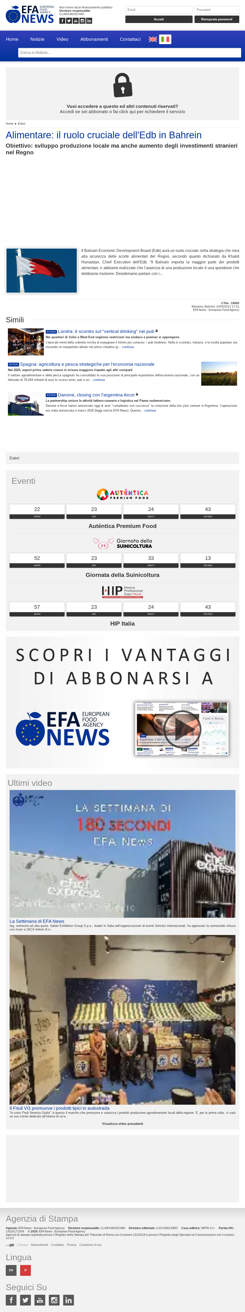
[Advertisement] (122, 210)
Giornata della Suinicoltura (122, 575)
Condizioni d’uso (90, 1245)
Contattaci (130, 39)
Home (12, 39)
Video (62, 39)
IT (25, 1270)
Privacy (72, 1245)
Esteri (21, 123)
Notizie (37, 39)
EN (11, 1270)
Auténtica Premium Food (123, 526)
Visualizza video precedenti (122, 1124)
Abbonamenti (94, 39)
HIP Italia (122, 623)
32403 (10, 1238)
